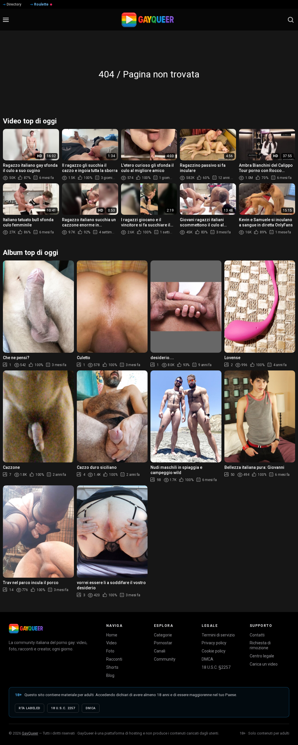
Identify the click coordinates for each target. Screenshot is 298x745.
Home (111, 635)
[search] (290, 19)
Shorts (112, 667)
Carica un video (264, 664)
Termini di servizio (218, 635)
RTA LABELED (29, 708)
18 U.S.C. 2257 (63, 708)
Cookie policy (214, 651)
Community (164, 659)
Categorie (163, 635)
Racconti (114, 659)
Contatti (257, 635)
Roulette (41, 4)
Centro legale (262, 656)
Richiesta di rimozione (260, 645)
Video (111, 643)
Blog (110, 675)
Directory (14, 4)
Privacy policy (214, 643)
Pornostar (163, 643)
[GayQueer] (26, 629)
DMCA (207, 659)
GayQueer (30, 733)
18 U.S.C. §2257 (216, 667)
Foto (110, 651)
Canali (159, 651)
